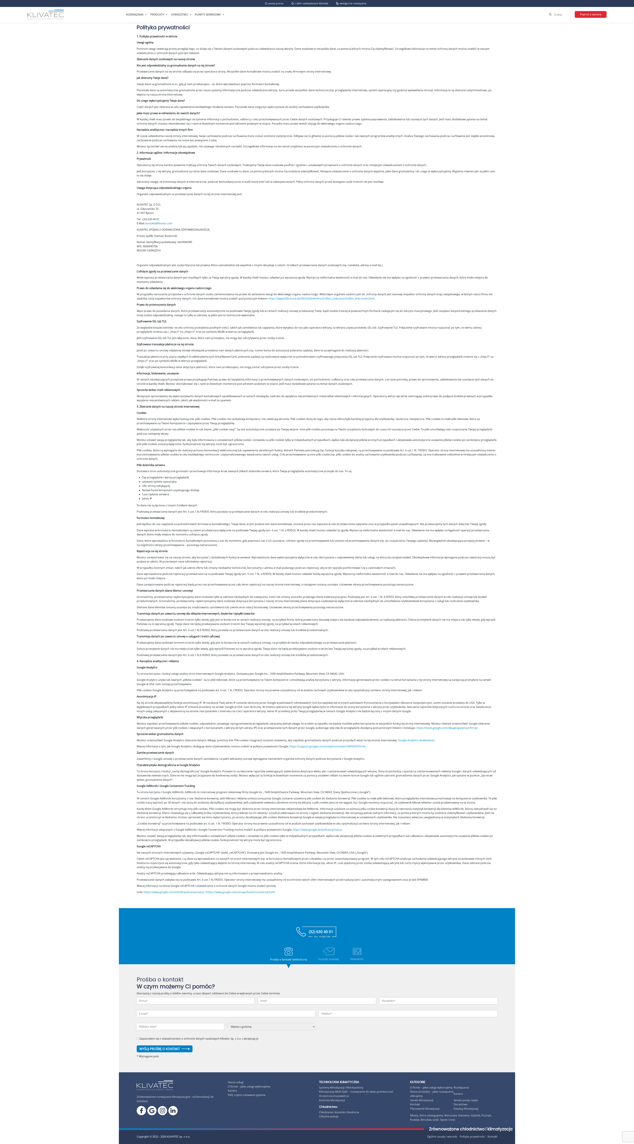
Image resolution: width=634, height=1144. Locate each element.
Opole (443, 1120)
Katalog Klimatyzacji (466, 1108)
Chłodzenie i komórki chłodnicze (339, 1112)
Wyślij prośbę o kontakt (160, 1049)
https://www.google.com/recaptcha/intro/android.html (240, 892)
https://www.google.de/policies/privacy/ (317, 829)
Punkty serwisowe (208, 14)
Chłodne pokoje (328, 1116)
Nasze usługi (236, 1082)
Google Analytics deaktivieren (416, 740)
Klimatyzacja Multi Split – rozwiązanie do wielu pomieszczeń (356, 1091)
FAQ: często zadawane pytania (246, 1095)
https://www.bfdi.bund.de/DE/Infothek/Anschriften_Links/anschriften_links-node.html (321, 298)
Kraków (414, 1120)
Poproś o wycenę (590, 14)
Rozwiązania (134, 14)
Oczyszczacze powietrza (334, 1096)
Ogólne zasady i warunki (442, 1136)
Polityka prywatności (472, 1136)
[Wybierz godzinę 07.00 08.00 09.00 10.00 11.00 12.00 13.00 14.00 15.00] (271, 1028)
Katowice (464, 1115)
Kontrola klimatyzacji (332, 1100)
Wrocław (426, 1120)
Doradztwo (179, 14)
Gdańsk (475, 1115)
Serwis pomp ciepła (466, 1100)
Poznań (486, 1115)
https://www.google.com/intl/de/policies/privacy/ (174, 892)
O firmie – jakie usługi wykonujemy (249, 1086)
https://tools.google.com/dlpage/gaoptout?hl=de (447, 728)
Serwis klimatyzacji (421, 1100)
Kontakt (415, 1104)
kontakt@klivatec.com (159, 223)
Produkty (157, 14)
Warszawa (450, 1115)
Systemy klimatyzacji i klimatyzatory (341, 1087)
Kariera (232, 1090)
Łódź (436, 1120)
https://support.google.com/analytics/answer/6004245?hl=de (327, 746)
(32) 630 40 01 (321, 933)
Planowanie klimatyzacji (425, 1108)
